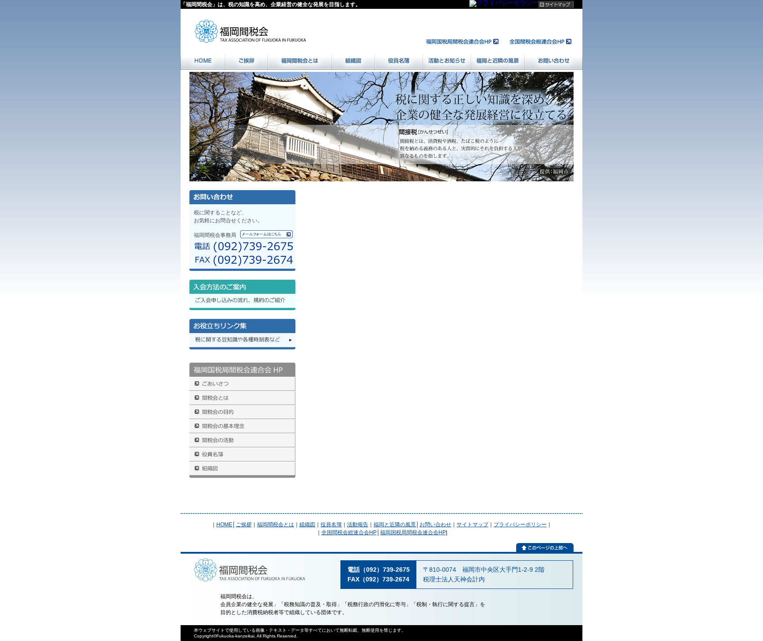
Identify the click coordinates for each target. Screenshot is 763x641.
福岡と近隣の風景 (395, 524)
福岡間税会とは (275, 524)
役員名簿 (331, 524)
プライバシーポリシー (520, 524)
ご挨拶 (244, 524)
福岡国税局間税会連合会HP (413, 532)
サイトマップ (472, 524)
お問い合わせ (435, 524)
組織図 (307, 524)
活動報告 (357, 524)
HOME (224, 524)
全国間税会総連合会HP (349, 532)
